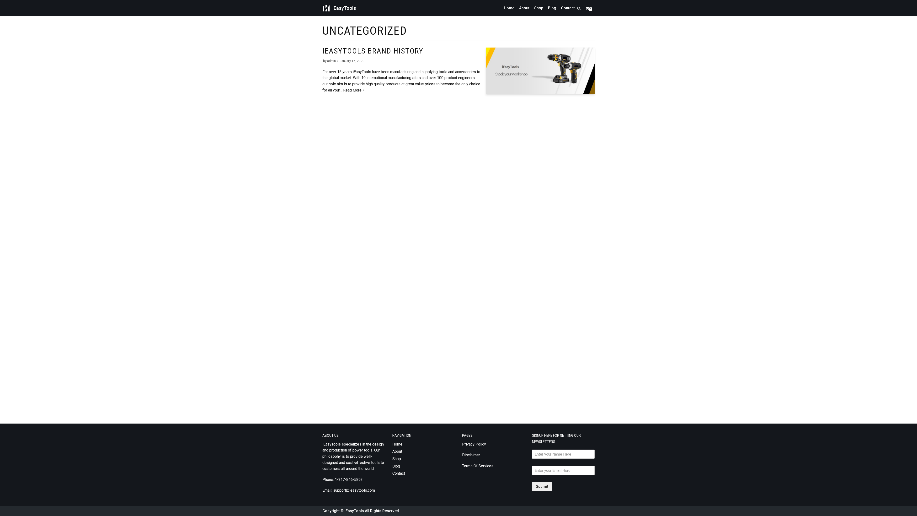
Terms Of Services (477, 466)
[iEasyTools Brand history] (540, 93)
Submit (542, 486)
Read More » (353, 90)
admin (331, 61)
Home (509, 8)
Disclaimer (471, 455)
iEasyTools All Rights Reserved (372, 511)
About (524, 8)
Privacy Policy (474, 444)
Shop (538, 8)
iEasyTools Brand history (372, 50)
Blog (552, 8)
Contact (568, 8)
